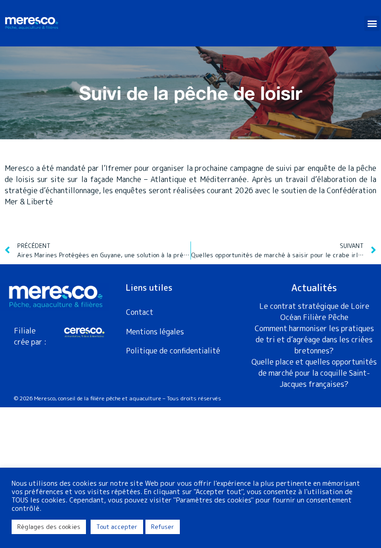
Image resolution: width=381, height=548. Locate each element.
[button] (372, 23)
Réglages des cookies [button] (48, 526)
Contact (139, 312)
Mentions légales (155, 331)
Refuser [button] (162, 526)
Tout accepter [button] (117, 526)
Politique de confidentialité (173, 351)
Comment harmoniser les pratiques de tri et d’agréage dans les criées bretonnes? (314, 339)
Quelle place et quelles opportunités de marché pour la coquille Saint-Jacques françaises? (314, 373)
